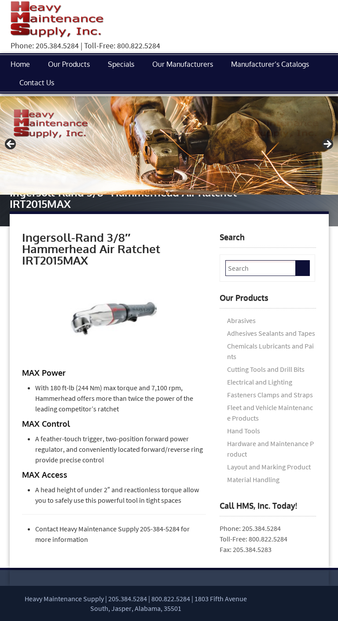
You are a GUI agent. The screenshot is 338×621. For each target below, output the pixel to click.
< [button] (11, 144)
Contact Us (36, 82)
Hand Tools (243, 430)
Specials (121, 64)
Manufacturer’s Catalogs (270, 64)
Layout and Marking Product (269, 466)
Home (20, 64)
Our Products (69, 64)
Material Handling (253, 479)
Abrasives (241, 320)
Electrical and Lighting (259, 382)
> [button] (327, 144)
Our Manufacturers (182, 64)
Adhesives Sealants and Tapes (271, 333)
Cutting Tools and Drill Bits (266, 369)
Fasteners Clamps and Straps (270, 394)
